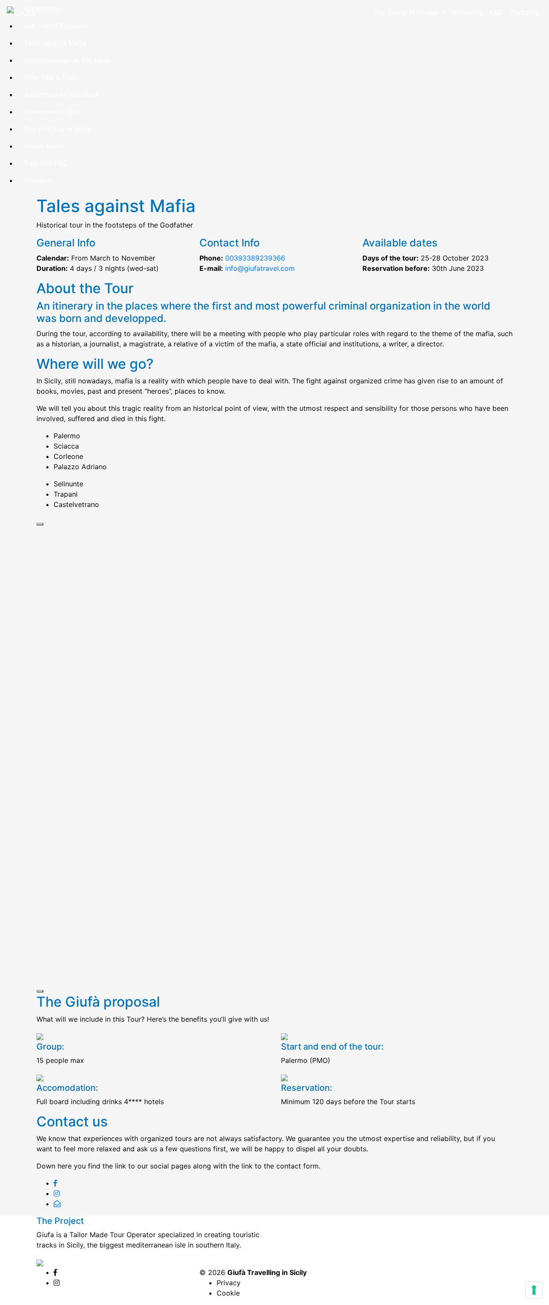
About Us (467, 12)
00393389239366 (255, 258)
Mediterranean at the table (67, 60)
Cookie (228, 1293)
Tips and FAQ (45, 163)
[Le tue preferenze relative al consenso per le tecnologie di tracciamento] (534, 1290)
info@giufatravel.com (260, 268)
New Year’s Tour (50, 77)
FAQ (495, 12)
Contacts (524, 12)
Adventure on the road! (61, 94)
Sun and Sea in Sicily (57, 128)
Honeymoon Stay (52, 111)
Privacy (229, 1282)
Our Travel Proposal (407, 12)
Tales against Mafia (55, 43)
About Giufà (43, 146)
